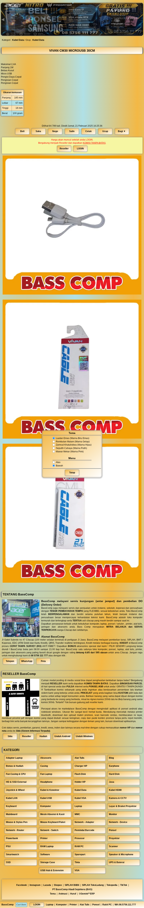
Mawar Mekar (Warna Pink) (70, 451)
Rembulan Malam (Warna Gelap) (73, 441)
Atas (58, 462)
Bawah (59, 465)
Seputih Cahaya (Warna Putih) (71, 448)
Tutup (72, 472)
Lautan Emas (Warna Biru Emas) (72, 438)
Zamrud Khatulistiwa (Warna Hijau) (74, 445)
